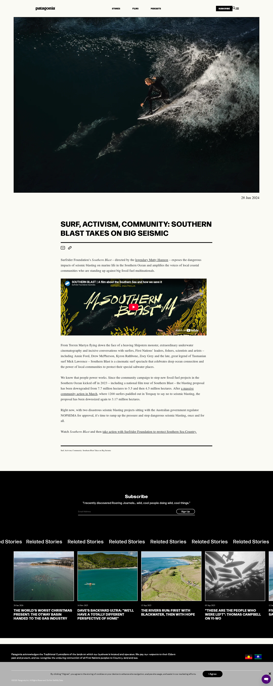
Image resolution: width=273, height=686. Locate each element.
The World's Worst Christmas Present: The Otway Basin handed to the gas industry (43, 614)
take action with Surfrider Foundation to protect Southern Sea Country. (150, 431)
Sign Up (185, 511)
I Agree (213, 673)
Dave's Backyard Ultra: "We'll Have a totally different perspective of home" (105, 614)
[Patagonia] (45, 8)
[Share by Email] (63, 248)
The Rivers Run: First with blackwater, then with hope (168, 612)
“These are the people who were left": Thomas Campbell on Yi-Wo (233, 614)
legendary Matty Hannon (151, 260)
